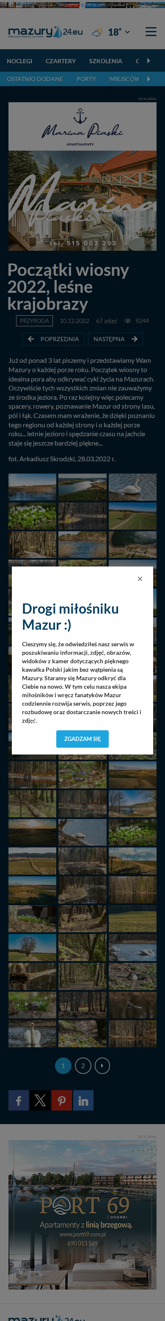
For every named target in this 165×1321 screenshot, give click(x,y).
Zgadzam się (82, 738)
